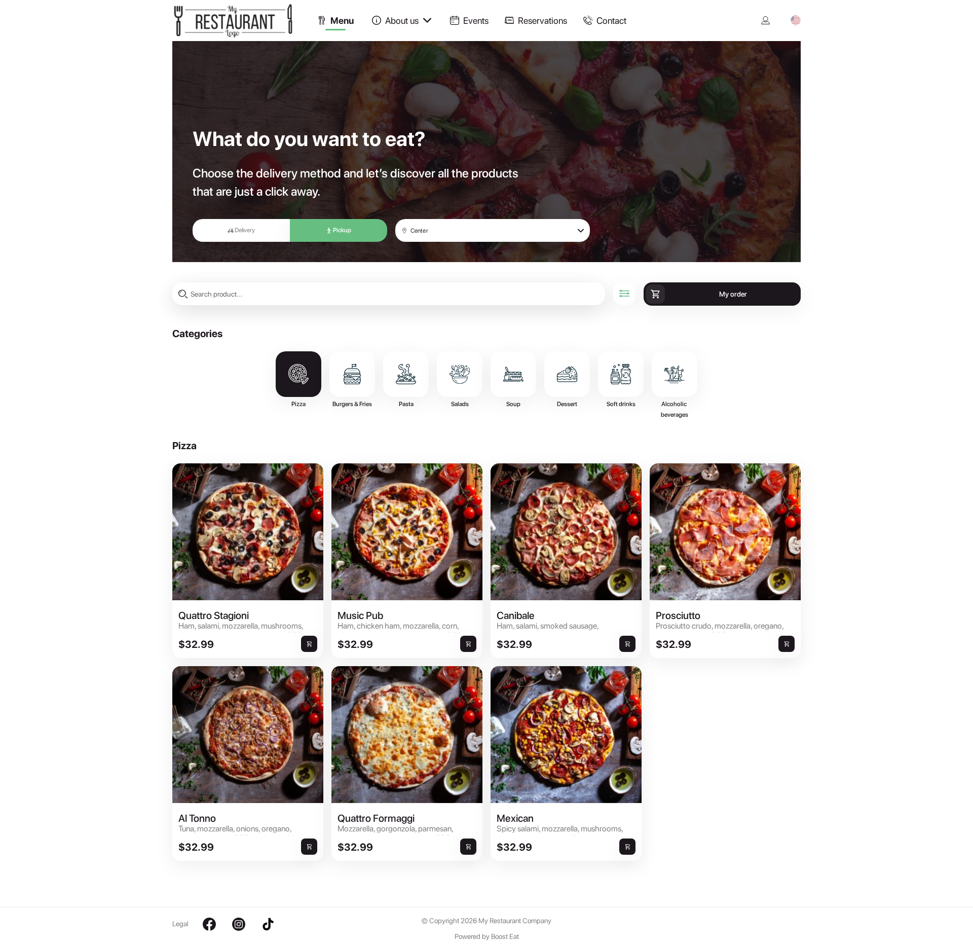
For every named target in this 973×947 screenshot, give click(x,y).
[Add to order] (309, 644)
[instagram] (238, 924)
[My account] (765, 20)
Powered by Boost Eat (487, 936)
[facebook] (209, 924)
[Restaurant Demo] (240, 35)
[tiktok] (268, 924)
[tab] (335, 20)
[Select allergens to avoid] (624, 293)
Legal (180, 924)
